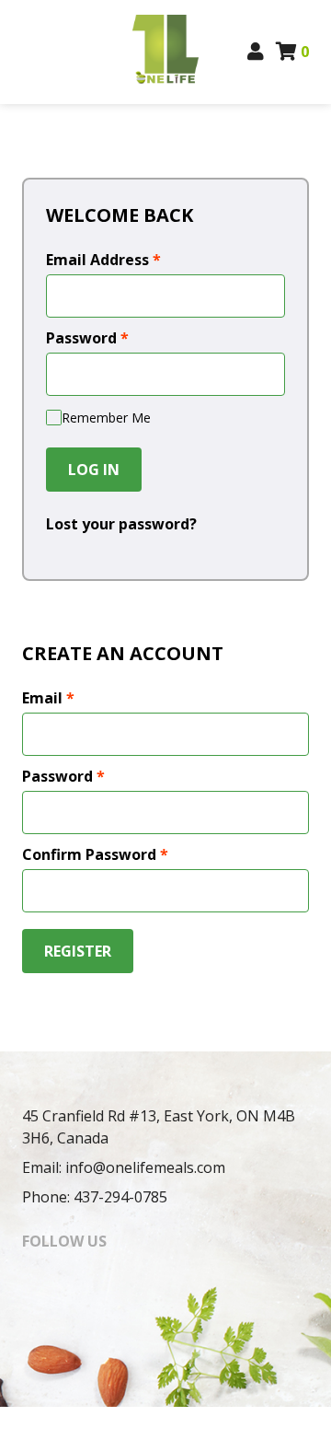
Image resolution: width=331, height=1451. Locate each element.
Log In (94, 469)
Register (77, 951)
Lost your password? (121, 524)
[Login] (256, 51)
